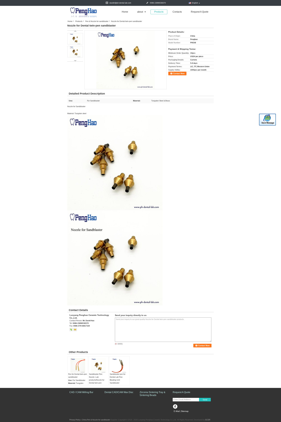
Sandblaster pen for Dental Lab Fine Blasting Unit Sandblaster (117, 378)
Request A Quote (199, 12)
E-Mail (177, 411)
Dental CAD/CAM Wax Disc (118, 392)
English (195, 3)
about (140, 12)
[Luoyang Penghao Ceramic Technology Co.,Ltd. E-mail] (75, 329)
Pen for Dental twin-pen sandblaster (77, 375)
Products (158, 12)
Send (205, 400)
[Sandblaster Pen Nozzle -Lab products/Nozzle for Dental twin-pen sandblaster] (98, 365)
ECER (207, 420)
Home (125, 12)
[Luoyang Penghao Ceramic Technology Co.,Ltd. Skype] (71, 329)
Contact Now (179, 73)
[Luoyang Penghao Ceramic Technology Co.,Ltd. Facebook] (176, 407)
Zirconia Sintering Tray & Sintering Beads (152, 393)
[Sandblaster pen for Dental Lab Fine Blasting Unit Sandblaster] (119, 365)
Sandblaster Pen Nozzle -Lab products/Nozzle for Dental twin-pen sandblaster (96, 380)
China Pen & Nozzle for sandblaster (96, 420)
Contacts (177, 12)
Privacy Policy (74, 420)
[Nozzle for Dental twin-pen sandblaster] (125, 60)
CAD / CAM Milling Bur (81, 392)
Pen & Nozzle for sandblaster (96, 21)
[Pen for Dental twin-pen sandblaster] (77, 365)
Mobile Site (178, 415)
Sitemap (185, 411)
